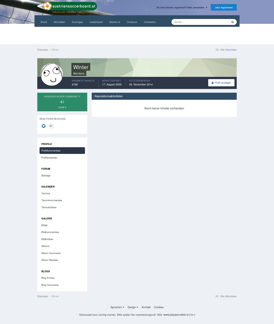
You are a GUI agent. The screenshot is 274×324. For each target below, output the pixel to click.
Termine (45, 193)
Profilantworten (49, 157)
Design (132, 307)
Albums (45, 246)
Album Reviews (49, 260)
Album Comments (51, 253)
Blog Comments (50, 285)
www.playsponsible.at (176, 314)
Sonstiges (77, 22)
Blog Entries (48, 278)
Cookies (159, 307)
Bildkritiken (47, 239)
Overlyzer (132, 22)
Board (44, 22)
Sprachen (117, 307)
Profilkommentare (50, 150)
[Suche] (233, 22)
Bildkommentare (50, 232)
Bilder (44, 225)
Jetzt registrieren (224, 7)
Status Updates (215, 21)
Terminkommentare (51, 200)
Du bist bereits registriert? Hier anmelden (181, 7)
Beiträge (45, 175)
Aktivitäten (59, 22)
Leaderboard (96, 22)
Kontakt (146, 307)
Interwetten (150, 22)
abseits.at (114, 22)
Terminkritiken (48, 207)
